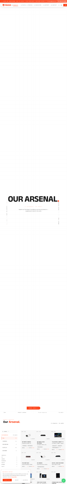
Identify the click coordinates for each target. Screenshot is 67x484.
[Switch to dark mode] (61, 5)
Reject (17, 480)
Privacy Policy (14, 477)
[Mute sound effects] (59, 5)
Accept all (7, 480)
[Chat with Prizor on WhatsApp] (63, 480)
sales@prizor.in (52, 1)
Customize (25, 480)
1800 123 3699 (63, 1)
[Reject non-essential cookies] (28, 471)
